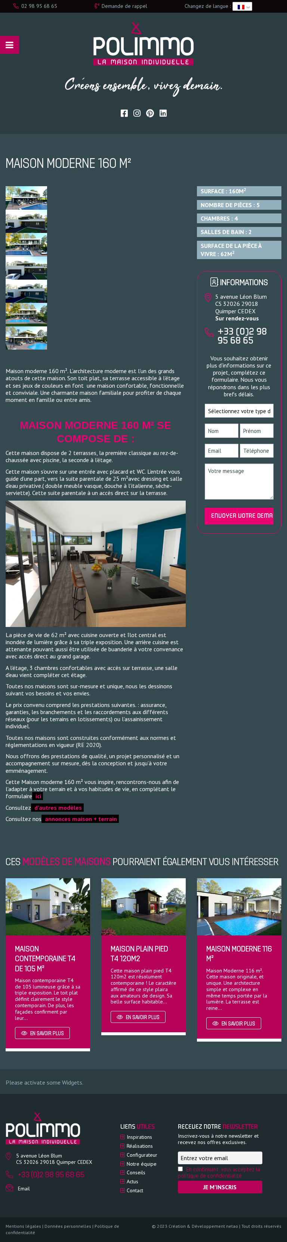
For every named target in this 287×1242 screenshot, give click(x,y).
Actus (132, 1181)
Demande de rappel (123, 6)
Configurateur (142, 1155)
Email (24, 1188)
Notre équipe (142, 1163)
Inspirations (139, 1137)
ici (37, 796)
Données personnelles (67, 1226)
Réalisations (140, 1146)
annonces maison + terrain (80, 819)
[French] (241, 6)
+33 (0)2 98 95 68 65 (242, 337)
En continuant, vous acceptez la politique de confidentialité (219, 1172)
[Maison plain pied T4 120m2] (143, 906)
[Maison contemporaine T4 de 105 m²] (48, 906)
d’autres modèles (57, 807)
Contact (135, 1190)
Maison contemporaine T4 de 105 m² (45, 959)
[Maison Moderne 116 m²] (239, 906)
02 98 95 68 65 (38, 6)
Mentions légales (23, 1226)
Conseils (136, 1172)
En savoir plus (46, 1034)
